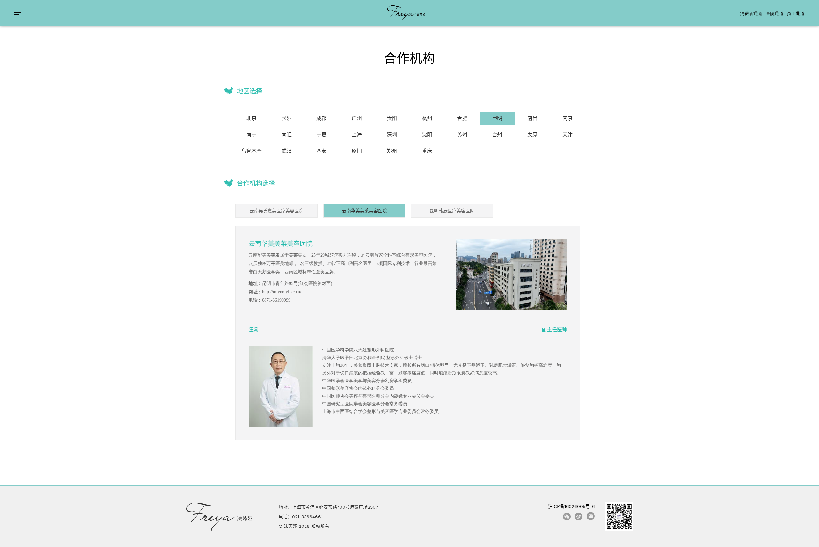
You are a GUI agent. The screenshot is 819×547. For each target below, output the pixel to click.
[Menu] (17, 13)
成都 (321, 118)
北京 (251, 118)
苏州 (462, 135)
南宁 (251, 135)
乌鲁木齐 (251, 151)
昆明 (497, 118)
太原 (532, 135)
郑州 (392, 151)
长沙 (287, 118)
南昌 (532, 118)
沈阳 (427, 135)
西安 (321, 151)
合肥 (462, 118)
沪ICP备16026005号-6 (571, 506)
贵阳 (392, 118)
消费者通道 (751, 13)
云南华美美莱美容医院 (364, 210)
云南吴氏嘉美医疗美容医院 (276, 210)
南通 (287, 135)
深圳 (392, 135)
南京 (567, 118)
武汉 (287, 151)
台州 (497, 135)
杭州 (427, 118)
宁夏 (321, 135)
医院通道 (774, 13)
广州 (357, 118)
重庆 (427, 151)
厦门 (357, 151)
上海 (357, 135)
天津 (567, 135)
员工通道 (796, 13)
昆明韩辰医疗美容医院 (452, 210)
